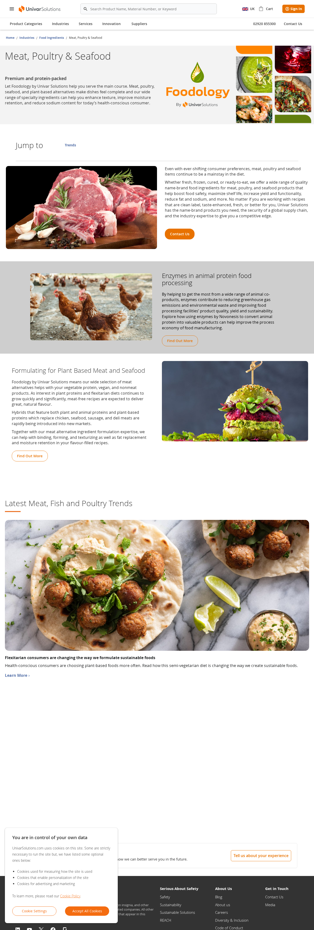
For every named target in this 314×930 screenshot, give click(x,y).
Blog (218, 896)
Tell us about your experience (261, 855)
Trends (70, 145)
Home (10, 38)
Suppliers (139, 23)
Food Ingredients (52, 38)
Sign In (296, 8)
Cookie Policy (70, 896)
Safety (165, 896)
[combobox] (148, 8)
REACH (165, 920)
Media (270, 904)
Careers (221, 912)
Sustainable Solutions (177, 912)
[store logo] (40, 9)
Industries (27, 38)
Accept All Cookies (87, 911)
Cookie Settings (34, 911)
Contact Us (274, 896)
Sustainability (170, 904)
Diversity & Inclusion (232, 920)
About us (222, 904)
